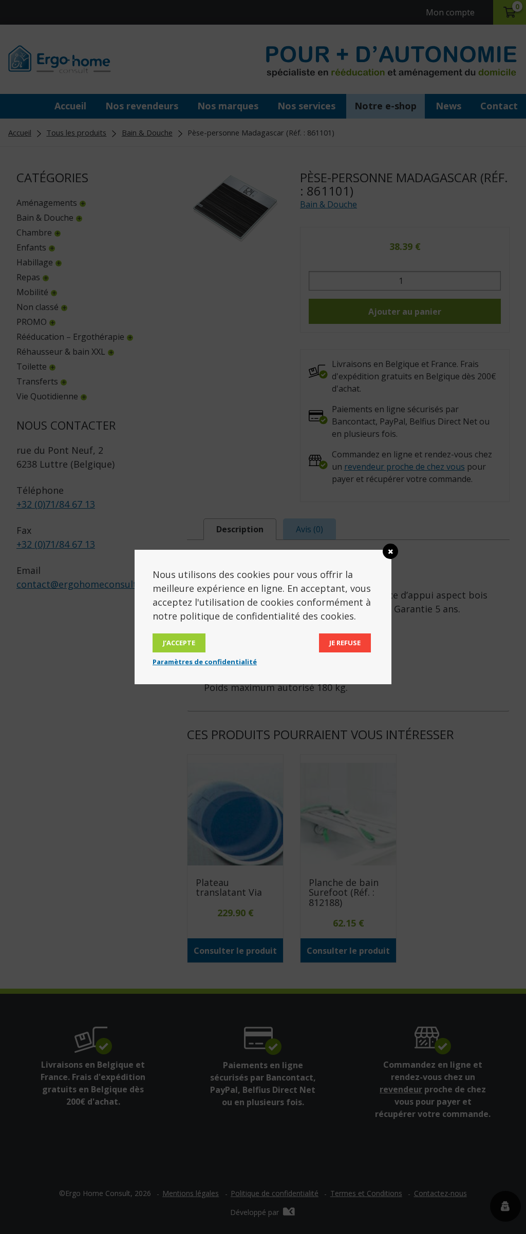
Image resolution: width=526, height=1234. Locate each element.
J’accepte (179, 642)
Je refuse (345, 642)
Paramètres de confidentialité (205, 661)
